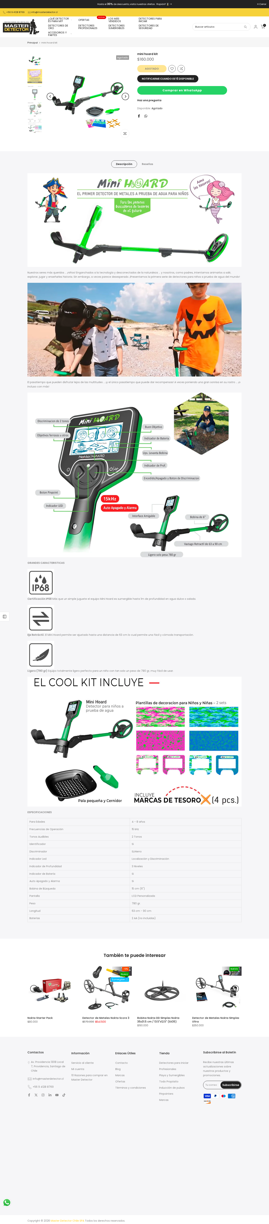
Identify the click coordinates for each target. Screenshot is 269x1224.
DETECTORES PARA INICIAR (150, 20)
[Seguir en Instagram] (43, 1095)
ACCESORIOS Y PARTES (57, 34)
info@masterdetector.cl (44, 12)
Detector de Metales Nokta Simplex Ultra (215, 1019)
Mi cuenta (77, 1069)
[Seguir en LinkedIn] (50, 1095)
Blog (118, 1069)
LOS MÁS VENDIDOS (115, 20)
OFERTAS (91, 20)
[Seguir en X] (36, 1095)
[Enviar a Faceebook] (139, 116)
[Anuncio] (134, 4)
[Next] (125, 96)
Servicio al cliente (82, 1063)
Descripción (124, 164)
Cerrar (8, 4)
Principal (32, 42)
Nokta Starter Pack (40, 1018)
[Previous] (50, 96)
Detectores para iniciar (173, 1063)
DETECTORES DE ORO (58, 27)
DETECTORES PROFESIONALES (87, 27)
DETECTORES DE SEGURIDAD (149, 27)
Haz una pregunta (149, 100)
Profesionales (167, 1069)
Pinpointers (166, 1094)
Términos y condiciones (130, 1088)
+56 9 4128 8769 (15, 12)
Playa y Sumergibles (172, 1075)
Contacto (121, 1063)
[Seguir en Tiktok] (64, 1095)
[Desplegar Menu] (4, 616)
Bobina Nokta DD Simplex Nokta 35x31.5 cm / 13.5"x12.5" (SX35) (158, 1019)
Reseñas (147, 164)
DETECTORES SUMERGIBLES (117, 27)
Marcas (120, 1075)
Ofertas (120, 1081)
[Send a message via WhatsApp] (7, 1203)
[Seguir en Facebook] (29, 1095)
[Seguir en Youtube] (57, 1095)
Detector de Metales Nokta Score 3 (105, 1018)
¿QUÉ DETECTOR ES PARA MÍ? (58, 20)
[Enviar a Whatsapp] (145, 116)
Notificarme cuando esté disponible (168, 79)
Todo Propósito (168, 1081)
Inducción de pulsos (172, 1088)
